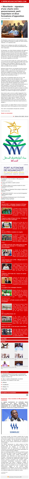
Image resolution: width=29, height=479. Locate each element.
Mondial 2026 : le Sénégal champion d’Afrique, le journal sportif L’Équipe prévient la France (14, 205)
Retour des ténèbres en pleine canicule (10, 182)
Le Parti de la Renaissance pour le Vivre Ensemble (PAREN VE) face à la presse (13, 198)
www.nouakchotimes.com (14, 1)
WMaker (4, 382)
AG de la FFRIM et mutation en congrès (12, 232)
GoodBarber (5, 384)
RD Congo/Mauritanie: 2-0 (8, 313)
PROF (16, 351)
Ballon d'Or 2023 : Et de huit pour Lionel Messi (14, 326)
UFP (2, 349)
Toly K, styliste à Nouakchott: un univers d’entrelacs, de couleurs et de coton (12, 379)
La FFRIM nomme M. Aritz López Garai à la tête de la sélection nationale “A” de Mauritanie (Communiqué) (14, 246)
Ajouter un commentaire (6, 113)
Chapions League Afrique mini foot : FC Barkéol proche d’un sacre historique (14, 219)
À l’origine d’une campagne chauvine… (12, 287)
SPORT (3, 202)
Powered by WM (18, 476)
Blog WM (4, 389)
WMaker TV (5, 386)
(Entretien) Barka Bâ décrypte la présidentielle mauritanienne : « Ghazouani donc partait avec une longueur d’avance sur (14, 375)
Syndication (11, 476)
